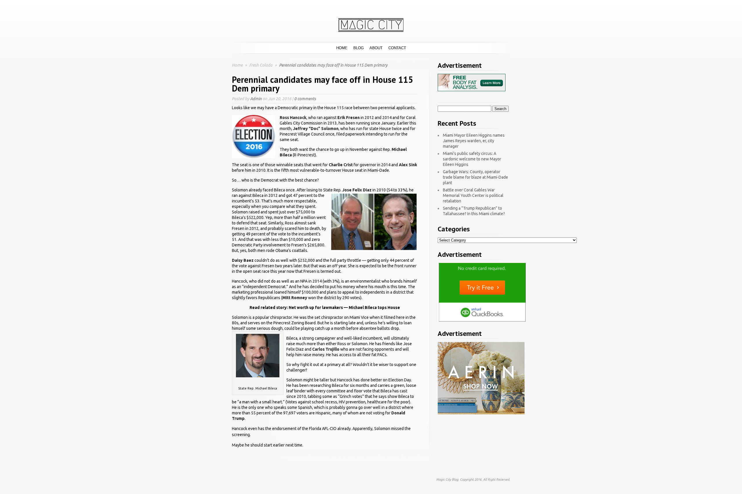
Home (342, 48)
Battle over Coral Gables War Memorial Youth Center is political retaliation (473, 195)
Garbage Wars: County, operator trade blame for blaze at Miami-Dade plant (475, 177)
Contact (397, 48)
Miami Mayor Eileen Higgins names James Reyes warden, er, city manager (474, 141)
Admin (256, 98)
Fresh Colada (261, 65)
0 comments (305, 98)
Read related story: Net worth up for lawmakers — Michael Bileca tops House (325, 307)
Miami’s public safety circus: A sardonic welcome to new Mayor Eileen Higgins (472, 159)
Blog (358, 48)
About (376, 48)
